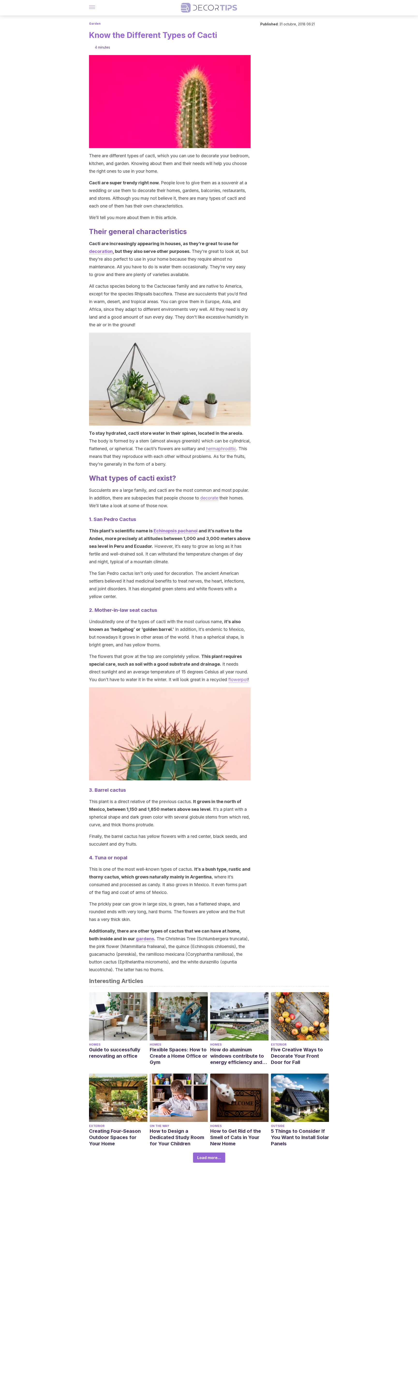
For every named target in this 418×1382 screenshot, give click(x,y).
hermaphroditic (221, 448)
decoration (101, 251)
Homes (94, 1044)
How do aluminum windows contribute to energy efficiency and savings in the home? (237, 1056)
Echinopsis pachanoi (176, 530)
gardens (145, 938)
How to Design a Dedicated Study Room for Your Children (177, 1137)
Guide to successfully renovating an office (114, 1053)
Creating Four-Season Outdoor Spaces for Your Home (115, 1137)
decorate (209, 497)
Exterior (278, 1044)
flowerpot (238, 679)
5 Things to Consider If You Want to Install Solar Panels (300, 1137)
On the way (159, 1126)
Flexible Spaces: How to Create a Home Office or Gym (178, 1056)
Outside (278, 1126)
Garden (95, 23)
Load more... (209, 1157)
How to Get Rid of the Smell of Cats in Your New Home (235, 1137)
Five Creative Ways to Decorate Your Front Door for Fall (297, 1056)
